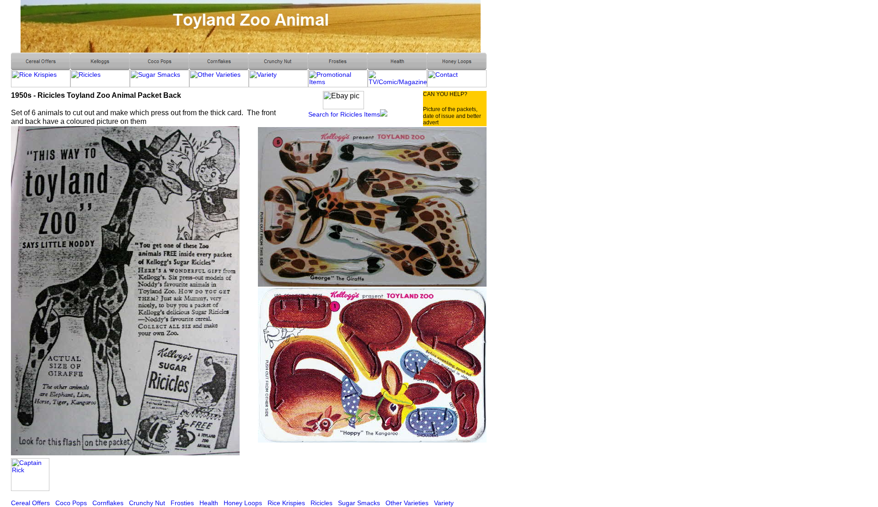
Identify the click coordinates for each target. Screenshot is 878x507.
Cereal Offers (30, 503)
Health (208, 503)
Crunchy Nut (147, 503)
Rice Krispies (286, 503)
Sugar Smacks (359, 503)
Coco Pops (71, 503)
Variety (444, 503)
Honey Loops (243, 503)
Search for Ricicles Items (344, 114)
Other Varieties (406, 503)
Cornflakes (107, 503)
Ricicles (321, 503)
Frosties (182, 503)
